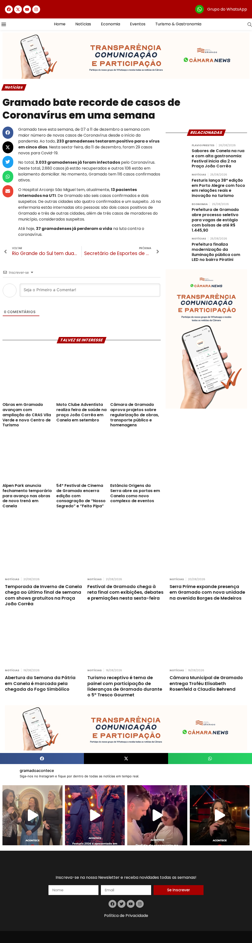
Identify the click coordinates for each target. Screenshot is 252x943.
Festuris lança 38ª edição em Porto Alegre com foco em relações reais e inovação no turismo (218, 187)
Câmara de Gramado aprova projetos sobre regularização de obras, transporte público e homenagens (134, 415)
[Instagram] (36, 9)
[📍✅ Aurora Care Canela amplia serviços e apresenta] (32, 815)
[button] (7, 133)
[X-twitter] (18, 9)
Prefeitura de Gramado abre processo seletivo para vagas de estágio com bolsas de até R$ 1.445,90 (215, 220)
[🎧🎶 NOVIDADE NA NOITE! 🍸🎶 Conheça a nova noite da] (220, 815)
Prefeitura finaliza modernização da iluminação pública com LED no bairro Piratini (216, 251)
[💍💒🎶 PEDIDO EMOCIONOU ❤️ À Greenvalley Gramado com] (157, 815)
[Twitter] (122, 904)
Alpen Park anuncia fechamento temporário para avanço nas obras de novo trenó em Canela (27, 496)
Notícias (83, 24)
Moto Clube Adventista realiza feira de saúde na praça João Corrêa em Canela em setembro (81, 412)
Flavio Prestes (203, 145)
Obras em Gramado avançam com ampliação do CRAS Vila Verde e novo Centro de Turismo (26, 415)
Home (59, 24)
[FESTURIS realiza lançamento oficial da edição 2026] (95, 815)
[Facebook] (9, 9)
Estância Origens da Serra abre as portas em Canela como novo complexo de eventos (135, 493)
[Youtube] (27, 9)
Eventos (137, 24)
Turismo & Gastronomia (178, 24)
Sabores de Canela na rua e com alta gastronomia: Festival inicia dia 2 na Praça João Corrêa (218, 158)
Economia (110, 24)
